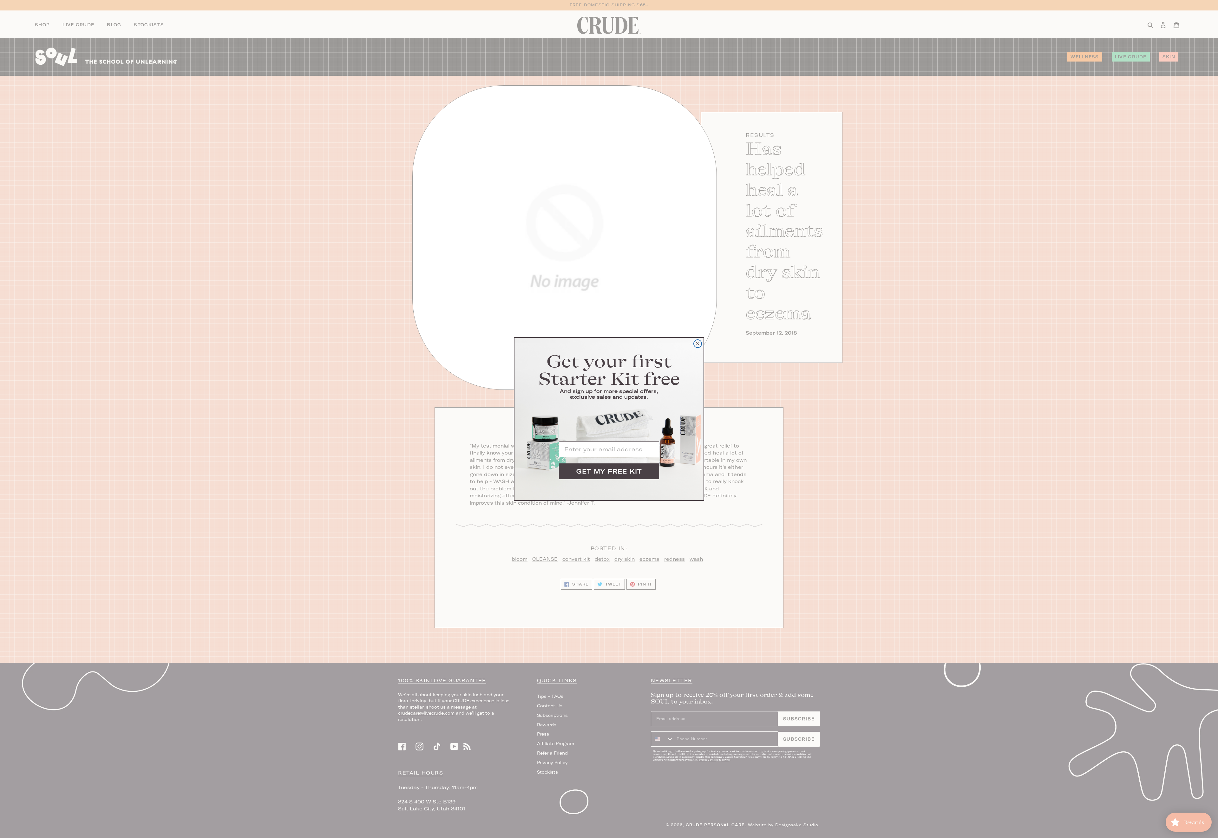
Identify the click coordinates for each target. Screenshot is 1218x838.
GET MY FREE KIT (609, 471)
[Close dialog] (698, 344)
